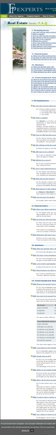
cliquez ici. (25, 430)
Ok (32, 430)
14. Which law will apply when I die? (42, 67)
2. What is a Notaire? (38, 34)
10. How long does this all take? (41, 48)
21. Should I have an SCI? (39, 85)
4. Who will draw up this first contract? (43, 37)
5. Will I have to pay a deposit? (41, 39)
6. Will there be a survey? (39, 41)
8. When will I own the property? (41, 44)
